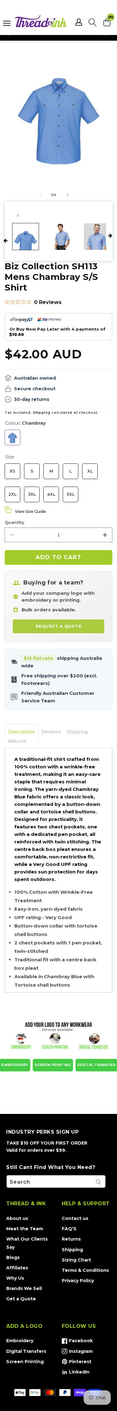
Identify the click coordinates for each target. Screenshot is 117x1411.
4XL (51, 492)
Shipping (42, 413)
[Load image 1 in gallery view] (25, 236)
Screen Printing (25, 1361)
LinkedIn (76, 1373)
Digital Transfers (26, 1351)
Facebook (77, 1342)
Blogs (13, 1257)
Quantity (14, 522)
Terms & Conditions (85, 1270)
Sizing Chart (76, 1260)
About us (17, 1218)
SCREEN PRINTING (53, 1065)
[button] (92, 22)
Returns (17, 741)
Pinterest (76, 1363)
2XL (12, 492)
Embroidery (19, 1340)
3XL (31, 492)
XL (90, 468)
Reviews (51, 732)
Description (21, 732)
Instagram (77, 1352)
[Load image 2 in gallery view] (61, 236)
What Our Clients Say (27, 1243)
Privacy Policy (78, 1280)
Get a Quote (21, 1299)
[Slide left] (40, 195)
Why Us (15, 1278)
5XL (70, 492)
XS (12, 468)
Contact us (75, 1218)
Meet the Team (24, 1228)
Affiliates (17, 1268)
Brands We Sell (24, 1288)
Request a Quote (59, 626)
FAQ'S (69, 1228)
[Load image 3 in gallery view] (97, 236)
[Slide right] (68, 195)
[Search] (98, 1182)
